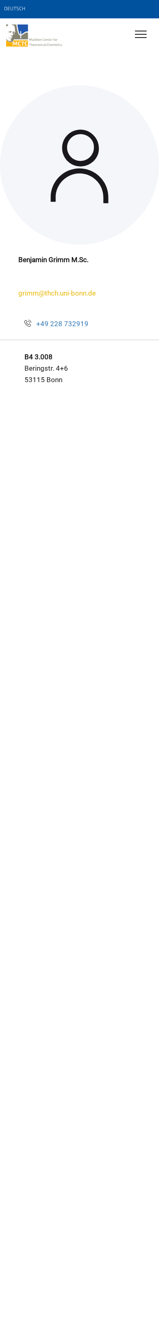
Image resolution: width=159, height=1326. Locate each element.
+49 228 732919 (62, 324)
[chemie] (34, 35)
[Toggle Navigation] (141, 35)
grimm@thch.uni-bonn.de (57, 293)
